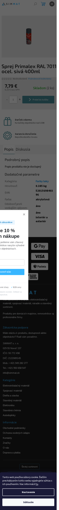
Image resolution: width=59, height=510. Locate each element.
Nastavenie (28, 492)
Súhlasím (28, 502)
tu (37, 484)
